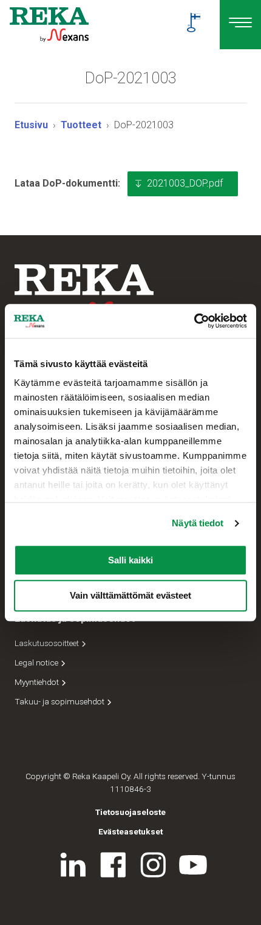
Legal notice (37, 662)
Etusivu (31, 125)
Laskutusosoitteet (48, 643)
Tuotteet (81, 125)
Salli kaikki (130, 560)
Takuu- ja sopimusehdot (60, 701)
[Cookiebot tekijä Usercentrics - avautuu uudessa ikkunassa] (194, 321)
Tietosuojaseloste (130, 812)
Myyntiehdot (38, 682)
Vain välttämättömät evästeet (130, 596)
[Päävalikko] (240, 24)
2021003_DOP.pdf (185, 183)
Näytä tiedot (197, 523)
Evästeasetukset (130, 831)
